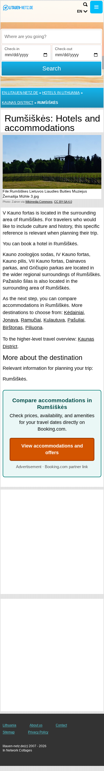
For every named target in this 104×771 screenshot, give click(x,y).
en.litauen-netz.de (20, 93)
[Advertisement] (52, 542)
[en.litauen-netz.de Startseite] (20, 7)
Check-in (12, 49)
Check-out (63, 49)
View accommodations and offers (52, 449)
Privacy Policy (38, 732)
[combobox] (51, 36)
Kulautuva (54, 320)
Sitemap (9, 732)
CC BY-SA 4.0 (63, 201)
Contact (61, 725)
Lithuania (9, 725)
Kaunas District (17, 103)
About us (36, 725)
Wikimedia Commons (39, 201)
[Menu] (96, 7)
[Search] (85, 4)
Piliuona (33, 327)
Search (51, 68)
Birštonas (13, 327)
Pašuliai (75, 320)
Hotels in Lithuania (61, 93)
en (79, 11)
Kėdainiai (74, 312)
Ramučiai (31, 320)
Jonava (10, 320)
